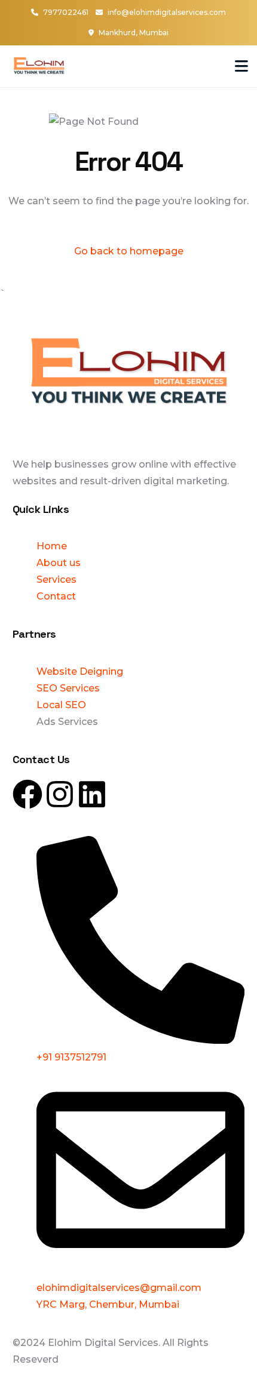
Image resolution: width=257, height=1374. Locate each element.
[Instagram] (60, 794)
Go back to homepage (128, 251)
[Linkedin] (92, 794)
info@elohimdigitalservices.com (167, 12)
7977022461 (65, 12)
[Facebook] (27, 794)
